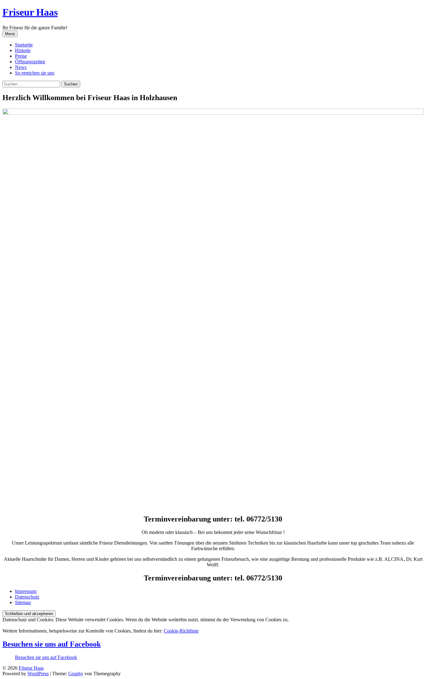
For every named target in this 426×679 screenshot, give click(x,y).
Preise (21, 56)
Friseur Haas (30, 12)
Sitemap (23, 602)
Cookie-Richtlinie (181, 630)
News (21, 67)
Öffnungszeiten (30, 61)
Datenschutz (27, 596)
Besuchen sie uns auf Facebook (51, 644)
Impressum (25, 591)
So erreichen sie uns (34, 72)
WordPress (38, 673)
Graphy (75, 673)
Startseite (24, 44)
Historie (23, 50)
